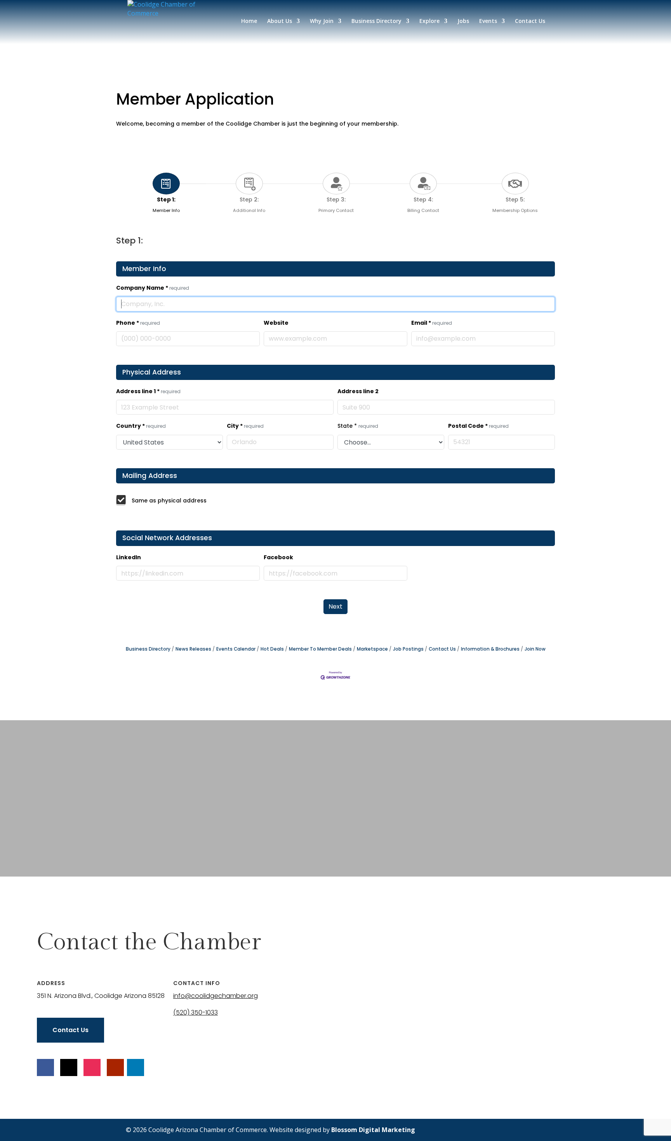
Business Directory (376, 21)
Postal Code (478, 426)
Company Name (152, 288)
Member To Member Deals (320, 649)
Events (488, 21)
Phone (138, 323)
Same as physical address (169, 500)
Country (141, 426)
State (357, 426)
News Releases (193, 649)
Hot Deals (272, 649)
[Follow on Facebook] (45, 1067)
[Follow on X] (68, 1067)
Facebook (278, 557)
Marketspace (372, 649)
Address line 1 (148, 391)
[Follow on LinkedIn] (135, 1067)
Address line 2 (358, 391)
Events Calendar (236, 649)
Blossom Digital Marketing (373, 1129)
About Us (279, 21)
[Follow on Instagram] (92, 1067)
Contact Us (530, 21)
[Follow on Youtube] (115, 1067)
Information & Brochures (490, 649)
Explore (429, 21)
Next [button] (335, 606)
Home (249, 21)
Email (431, 323)
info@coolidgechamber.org (215, 995)
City (245, 426)
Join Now (535, 649)
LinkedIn (128, 557)
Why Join (322, 21)
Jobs (463, 21)
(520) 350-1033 (195, 1012)
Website (276, 323)
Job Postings (408, 649)
